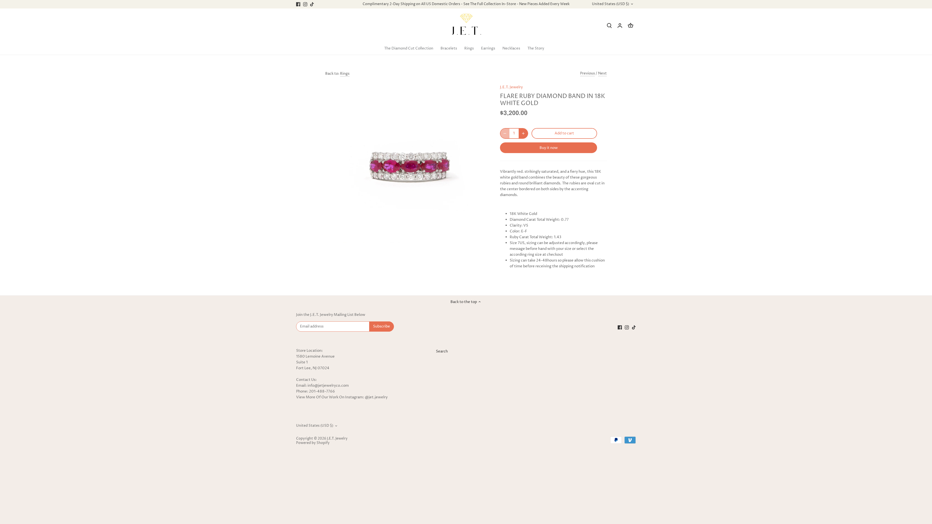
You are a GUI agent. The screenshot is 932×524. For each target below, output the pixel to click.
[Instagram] (862, 500)
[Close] (915, 452)
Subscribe (898, 485)
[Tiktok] (869, 500)
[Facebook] (855, 500)
